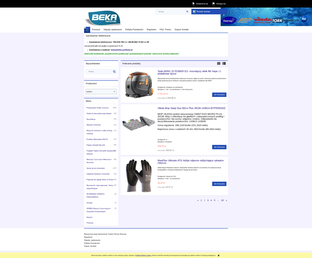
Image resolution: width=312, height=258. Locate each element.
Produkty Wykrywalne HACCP (97, 139)
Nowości (90, 217)
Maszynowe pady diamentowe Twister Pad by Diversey (105, 234)
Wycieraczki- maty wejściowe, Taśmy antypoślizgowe (100, 186)
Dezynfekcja (91, 119)
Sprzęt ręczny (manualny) (96, 168)
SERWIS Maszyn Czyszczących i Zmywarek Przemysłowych (99, 210)
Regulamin (88, 237)
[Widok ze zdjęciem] (218, 63)
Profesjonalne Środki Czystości (98, 108)
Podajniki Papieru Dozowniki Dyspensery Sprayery (101, 152)
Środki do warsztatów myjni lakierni (99, 113)
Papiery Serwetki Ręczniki (96, 145)
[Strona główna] (103, 17)
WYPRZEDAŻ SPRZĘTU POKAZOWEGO (95, 195)
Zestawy (90, 203)
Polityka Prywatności (92, 243)
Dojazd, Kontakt (90, 246)
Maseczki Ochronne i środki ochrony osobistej (99, 132)
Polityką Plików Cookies (143, 255)
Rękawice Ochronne (94, 125)
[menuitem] (96, 29)
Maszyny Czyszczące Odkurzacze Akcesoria (99, 161)
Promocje (90, 223)
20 (222, 200)
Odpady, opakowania (92, 240)
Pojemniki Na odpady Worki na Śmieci (100, 180)
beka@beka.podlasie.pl (121, 50)
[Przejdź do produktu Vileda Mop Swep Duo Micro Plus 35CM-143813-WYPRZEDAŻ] (138, 123)
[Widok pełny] (224, 63)
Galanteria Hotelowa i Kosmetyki (98, 174)
